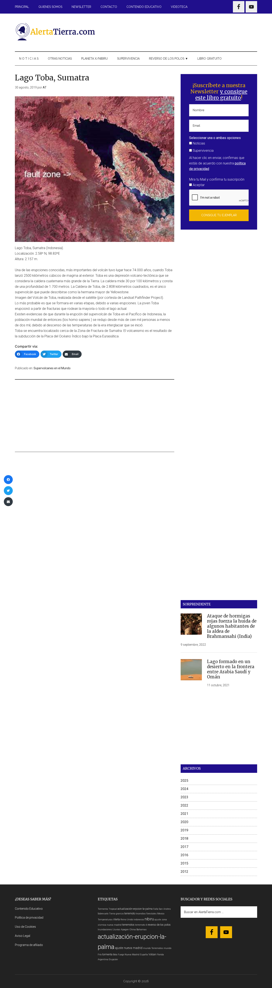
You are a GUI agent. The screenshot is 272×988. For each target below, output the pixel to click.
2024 (184, 789)
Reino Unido (126, 919)
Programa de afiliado (29, 945)
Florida (160, 954)
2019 (184, 830)
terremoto (129, 913)
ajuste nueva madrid (128, 948)
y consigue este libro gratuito (221, 94)
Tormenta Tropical (107, 909)
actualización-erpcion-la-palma (135, 908)
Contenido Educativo (29, 908)
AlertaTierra (55, 31)
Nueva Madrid (132, 954)
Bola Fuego (118, 954)
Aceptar (198, 185)
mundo (147, 948)
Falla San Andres (162, 909)
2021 (184, 814)
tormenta (107, 954)
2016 (184, 855)
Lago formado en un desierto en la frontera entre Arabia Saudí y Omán (230, 669)
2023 (184, 797)
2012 (184, 872)
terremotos (128, 924)
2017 (184, 847)
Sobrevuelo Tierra (106, 913)
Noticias (198, 143)
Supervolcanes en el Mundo (52, 368)
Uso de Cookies (25, 926)
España (144, 954)
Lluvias (116, 929)
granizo (120, 913)
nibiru (149, 919)
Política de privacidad (29, 917)
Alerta (116, 919)
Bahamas (141, 929)
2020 (184, 822)
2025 (184, 781)
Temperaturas (105, 919)
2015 (184, 863)
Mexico (160, 913)
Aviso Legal (22, 935)
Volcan (152, 954)
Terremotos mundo (161, 948)
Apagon (125, 929)
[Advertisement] (179, 31)
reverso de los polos (159, 924)
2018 (184, 838)
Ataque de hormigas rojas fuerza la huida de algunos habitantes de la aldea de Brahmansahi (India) (231, 626)
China (132, 929)
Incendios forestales (146, 913)
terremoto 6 (141, 924)
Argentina (103, 959)
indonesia (139, 919)
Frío (100, 954)
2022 (184, 805)
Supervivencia (203, 151)
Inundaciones (105, 929)
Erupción (113, 959)
